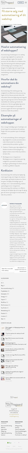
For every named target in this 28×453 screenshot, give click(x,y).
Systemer (3, 435)
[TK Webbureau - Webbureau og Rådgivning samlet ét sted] (7, 2)
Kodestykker (4, 294)
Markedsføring (4, 310)
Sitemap (19, 446)
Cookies (8, 446)
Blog (2, 285)
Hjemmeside (4, 429)
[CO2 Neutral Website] (9, 443)
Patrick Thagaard (17, 24)
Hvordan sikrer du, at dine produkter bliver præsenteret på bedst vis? (14, 349)
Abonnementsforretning (6, 426)
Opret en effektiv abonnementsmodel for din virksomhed (15, 378)
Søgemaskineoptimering (6, 433)
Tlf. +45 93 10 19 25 (14, 414)
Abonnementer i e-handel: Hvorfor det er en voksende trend (20, 269)
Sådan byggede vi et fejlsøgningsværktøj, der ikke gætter (15, 328)
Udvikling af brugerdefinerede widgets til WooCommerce (14, 372)
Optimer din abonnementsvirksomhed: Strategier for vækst (14, 360)
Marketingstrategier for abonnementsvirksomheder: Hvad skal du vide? (15, 343)
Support (3, 299)
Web (2, 319)
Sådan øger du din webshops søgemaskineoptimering (11, 366)
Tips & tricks (4, 308)
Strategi (3, 297)
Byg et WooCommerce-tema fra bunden (14, 338)
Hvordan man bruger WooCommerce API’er (15, 355)
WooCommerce (4, 305)
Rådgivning (3, 431)
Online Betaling (18, 433)
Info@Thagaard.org (14, 416)
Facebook (3, 313)
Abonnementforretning (6, 288)
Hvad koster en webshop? (21, 435)
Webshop (3, 427)
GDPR (14, 446)
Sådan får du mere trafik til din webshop (7, 269)
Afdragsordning (18, 426)
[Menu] (26, 3)
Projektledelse (4, 291)
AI (1, 283)
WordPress (3, 302)
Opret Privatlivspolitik (20, 429)
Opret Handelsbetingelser (20, 431)
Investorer (3, 316)
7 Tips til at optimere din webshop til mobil (14, 333)
